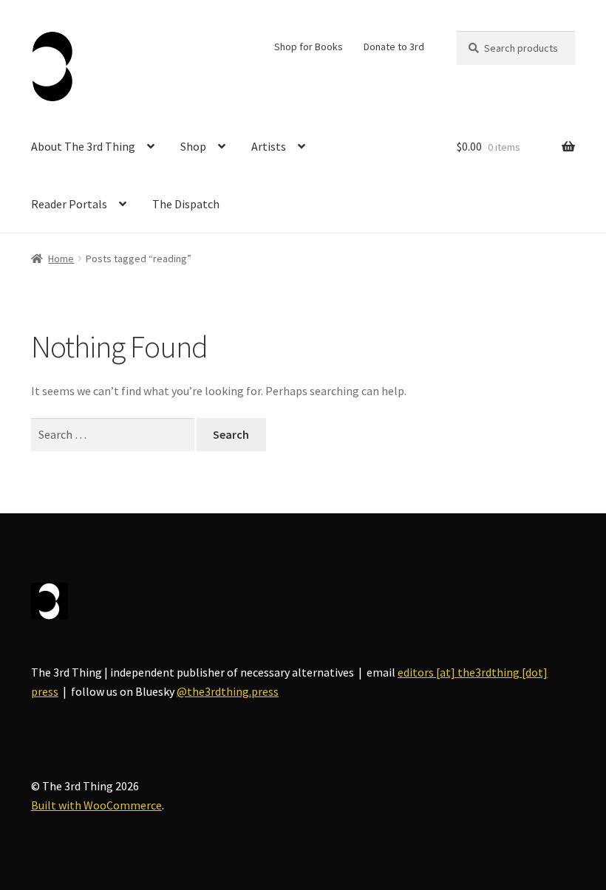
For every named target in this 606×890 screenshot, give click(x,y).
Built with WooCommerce (96, 805)
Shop (193, 146)
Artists (268, 146)
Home (61, 258)
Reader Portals (69, 203)
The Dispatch (185, 203)
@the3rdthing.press (228, 691)
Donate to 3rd (394, 46)
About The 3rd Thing (83, 146)
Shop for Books (308, 46)
